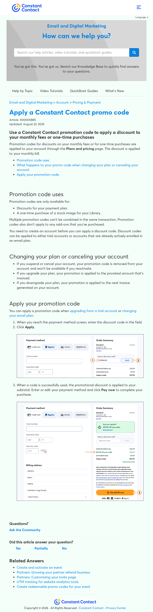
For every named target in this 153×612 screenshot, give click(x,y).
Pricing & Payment (87, 102)
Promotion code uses (33, 160)
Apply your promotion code (38, 174)
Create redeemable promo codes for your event (53, 586)
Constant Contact (91, 608)
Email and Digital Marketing (30, 102)
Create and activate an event (39, 567)
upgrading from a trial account (93, 311)
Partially (41, 548)
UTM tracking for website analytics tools (48, 582)
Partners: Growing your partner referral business (53, 572)
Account (62, 102)
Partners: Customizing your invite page (46, 577)
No (64, 548)
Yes (18, 548)
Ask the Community (24, 530)
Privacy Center (116, 608)
